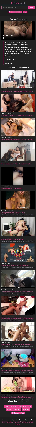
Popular (18, 12)
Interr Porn (26, 409)
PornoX (18, 3)
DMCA (18, 424)
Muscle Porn (27, 406)
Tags (25, 12)
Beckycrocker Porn (18, 413)
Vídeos (11, 12)
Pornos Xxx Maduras (13, 409)
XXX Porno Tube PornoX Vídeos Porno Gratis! (17, 422)
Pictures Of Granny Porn (13, 406)
